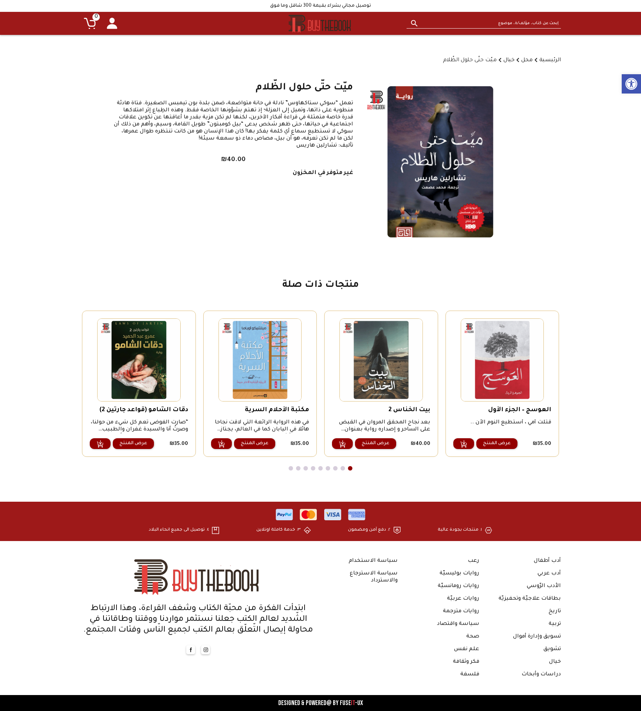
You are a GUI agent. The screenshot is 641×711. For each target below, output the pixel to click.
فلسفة (469, 675)
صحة (472, 637)
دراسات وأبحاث (541, 675)
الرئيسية (550, 60)
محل (527, 60)
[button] (631, 84)
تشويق (552, 649)
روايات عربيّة (463, 599)
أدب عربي (549, 574)
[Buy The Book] (320, 23)
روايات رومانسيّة (458, 586)
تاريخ (555, 612)
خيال (509, 60)
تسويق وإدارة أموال (537, 637)
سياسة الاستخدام (373, 561)
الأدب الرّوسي (544, 586)
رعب (473, 561)
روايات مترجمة (461, 612)
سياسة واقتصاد (458, 624)
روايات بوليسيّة (459, 574)
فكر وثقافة (466, 662)
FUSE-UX (351, 703)
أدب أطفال (547, 561)
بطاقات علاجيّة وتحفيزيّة (530, 599)
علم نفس (466, 649)
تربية (555, 624)
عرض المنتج (497, 443)
